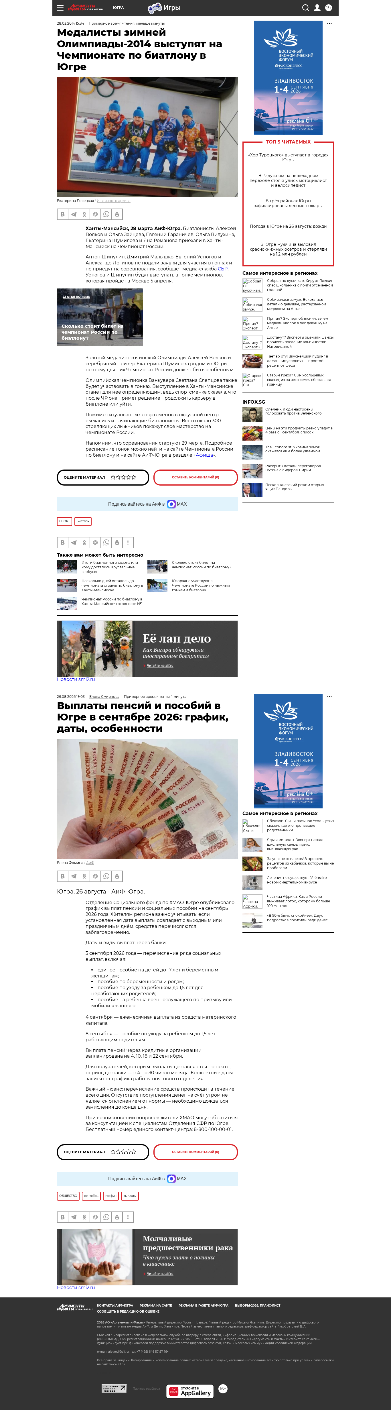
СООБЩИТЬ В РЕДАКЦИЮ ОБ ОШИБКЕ (128, 1311)
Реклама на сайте (156, 1305)
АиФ (90, 863)
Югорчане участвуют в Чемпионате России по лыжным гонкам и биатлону (201, 585)
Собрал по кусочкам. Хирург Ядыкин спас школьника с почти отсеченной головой (300, 285)
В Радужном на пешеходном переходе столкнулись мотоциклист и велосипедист (288, 180)
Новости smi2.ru (76, 679)
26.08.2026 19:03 (71, 696)
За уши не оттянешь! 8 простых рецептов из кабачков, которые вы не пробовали (300, 863)
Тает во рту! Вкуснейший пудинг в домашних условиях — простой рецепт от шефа (297, 361)
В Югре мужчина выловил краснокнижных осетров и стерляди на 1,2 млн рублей (288, 249)
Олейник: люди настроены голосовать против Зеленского (293, 411)
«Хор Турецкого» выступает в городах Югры (288, 157)
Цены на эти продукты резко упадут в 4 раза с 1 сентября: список (299, 430)
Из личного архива (114, 201)
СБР (223, 269)
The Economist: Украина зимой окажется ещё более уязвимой (292, 449)
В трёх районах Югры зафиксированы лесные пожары (288, 203)
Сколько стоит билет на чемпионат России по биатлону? (201, 564)
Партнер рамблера (146, 1388)
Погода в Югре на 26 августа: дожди (288, 226)
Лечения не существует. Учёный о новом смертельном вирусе (297, 879)
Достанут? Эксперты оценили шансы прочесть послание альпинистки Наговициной (300, 342)
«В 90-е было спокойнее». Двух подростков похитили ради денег (297, 917)
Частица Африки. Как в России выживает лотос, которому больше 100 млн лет (298, 901)
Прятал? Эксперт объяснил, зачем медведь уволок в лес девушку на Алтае (297, 323)
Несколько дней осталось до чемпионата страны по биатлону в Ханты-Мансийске (112, 585)
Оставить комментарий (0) (195, 477)
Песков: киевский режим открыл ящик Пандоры (294, 487)
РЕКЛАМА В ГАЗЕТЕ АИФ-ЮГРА (203, 1305)
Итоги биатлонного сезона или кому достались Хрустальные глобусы (110, 567)
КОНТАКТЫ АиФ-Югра (115, 1305)
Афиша (204, 455)
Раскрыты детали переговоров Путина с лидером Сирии (293, 468)
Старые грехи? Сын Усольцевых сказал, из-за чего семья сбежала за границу (299, 379)
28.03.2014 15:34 (70, 23)
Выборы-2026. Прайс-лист (257, 1305)
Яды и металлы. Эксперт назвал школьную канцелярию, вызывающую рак (295, 844)
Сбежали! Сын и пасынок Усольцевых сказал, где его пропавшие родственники (300, 825)
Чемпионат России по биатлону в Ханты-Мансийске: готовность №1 (112, 601)
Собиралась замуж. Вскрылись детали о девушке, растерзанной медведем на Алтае (296, 304)
